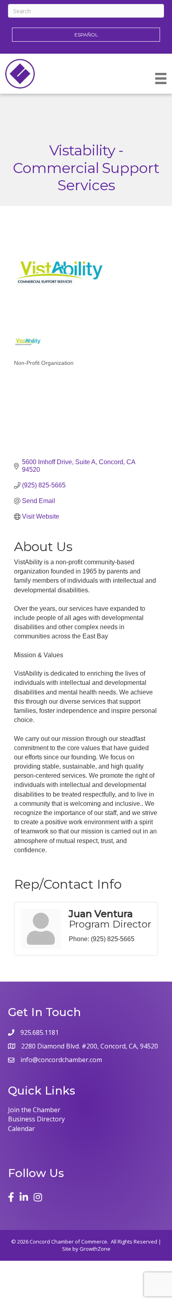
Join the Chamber (34, 1109)
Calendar (21, 1128)
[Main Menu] (161, 78)
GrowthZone (95, 1248)
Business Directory (36, 1119)
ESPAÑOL (86, 35)
